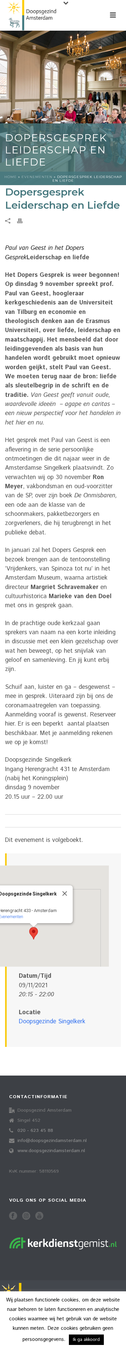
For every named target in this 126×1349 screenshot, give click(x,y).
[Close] (65, 893)
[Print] (23, 221)
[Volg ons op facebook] (13, 1216)
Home (10, 177)
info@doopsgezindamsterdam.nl (52, 1141)
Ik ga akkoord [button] (86, 1340)
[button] (33, 933)
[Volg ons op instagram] (26, 1216)
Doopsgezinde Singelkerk (52, 1021)
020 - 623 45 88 (35, 1130)
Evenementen (37, 177)
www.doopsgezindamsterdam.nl (51, 1151)
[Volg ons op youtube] (39, 1216)
